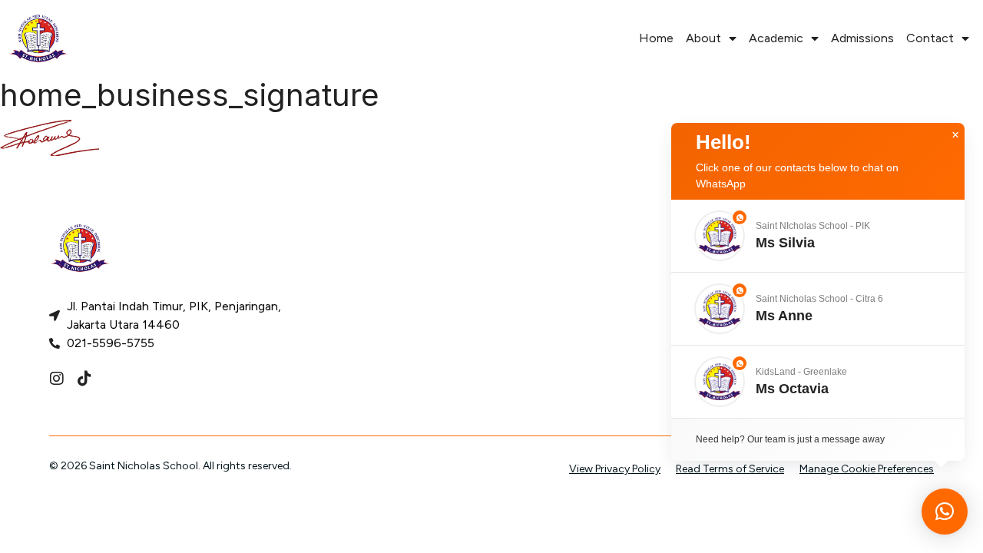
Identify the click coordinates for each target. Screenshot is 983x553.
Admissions (862, 38)
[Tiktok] (84, 378)
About (703, 38)
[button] (818, 236)
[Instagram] (57, 378)
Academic (776, 38)
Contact (930, 38)
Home (656, 38)
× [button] (955, 135)
